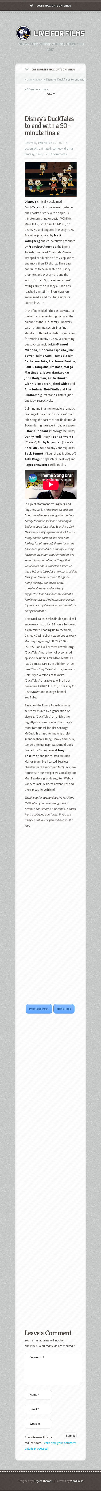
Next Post (64, 1008)
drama (68, 148)
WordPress (76, 1481)
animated (45, 148)
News (39, 154)
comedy (57, 148)
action (39, 79)
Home (28, 79)
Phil (40, 143)
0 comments (58, 154)
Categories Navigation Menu (53, 69)
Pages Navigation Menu (53, 5)
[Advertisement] (63, 102)
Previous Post (39, 1008)
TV (45, 154)
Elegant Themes (43, 1481)
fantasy (29, 154)
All (35, 148)
